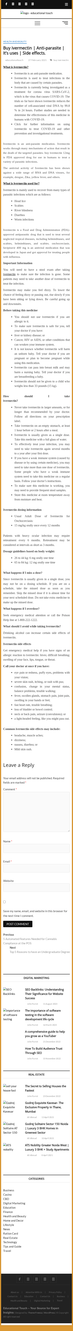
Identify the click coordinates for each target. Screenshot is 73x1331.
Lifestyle (8, 1224)
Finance (8, 1212)
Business (8, 1190)
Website (8, 880)
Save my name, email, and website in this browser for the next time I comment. (35, 913)
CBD (6, 1199)
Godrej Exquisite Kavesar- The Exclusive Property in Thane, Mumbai (44, 1107)
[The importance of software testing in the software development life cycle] (12, 1014)
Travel (7, 1250)
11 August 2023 (50, 1004)
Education (9, 1207)
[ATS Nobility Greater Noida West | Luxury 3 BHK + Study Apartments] (12, 1147)
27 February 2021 (37, 60)
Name (7, 841)
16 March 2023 (50, 1025)
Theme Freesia (35, 1312)
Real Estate (10, 1237)
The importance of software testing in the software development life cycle (43, 1015)
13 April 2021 (47, 1117)
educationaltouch (14, 60)
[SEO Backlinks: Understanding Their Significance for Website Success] (12, 991)
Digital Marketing (14, 1203)
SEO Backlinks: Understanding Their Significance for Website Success (44, 994)
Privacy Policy (55, 1292)
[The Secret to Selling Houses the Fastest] (12, 1088)
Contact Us (12, 1296)
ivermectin (9, 274)
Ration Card (10, 1233)
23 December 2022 (51, 1096)
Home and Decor (13, 1220)
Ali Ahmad (32, 1117)
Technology (10, 1242)
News (6, 1229)
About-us (15, 1292)
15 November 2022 (52, 1058)
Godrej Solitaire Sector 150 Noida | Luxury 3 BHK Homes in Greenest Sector (46, 1128)
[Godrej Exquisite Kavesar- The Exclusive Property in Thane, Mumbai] (12, 1107)
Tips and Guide (12, 1246)
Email (7, 861)
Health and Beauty (15, 41)
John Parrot (32, 1004)
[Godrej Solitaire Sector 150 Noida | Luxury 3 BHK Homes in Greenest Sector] (12, 1128)
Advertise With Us (34, 1292)
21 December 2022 (51, 1041)
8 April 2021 (47, 1155)
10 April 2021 (47, 1138)
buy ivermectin (61, 60)
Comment (10, 789)
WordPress (49, 1312)
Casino (7, 1194)
